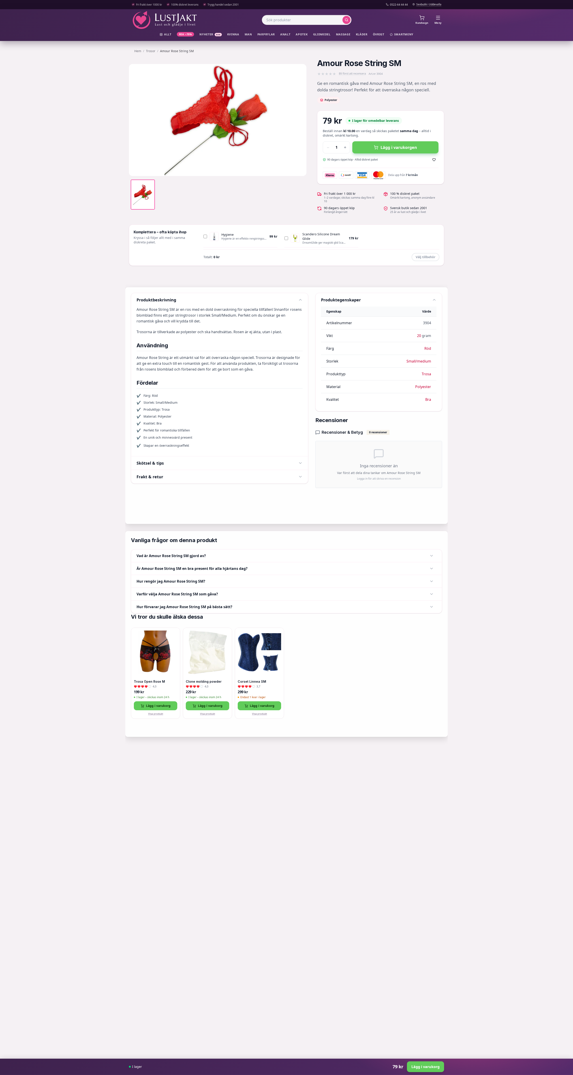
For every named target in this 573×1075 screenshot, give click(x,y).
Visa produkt (155, 713)
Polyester (423, 386)
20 (419, 335)
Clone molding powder (204, 681)
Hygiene (227, 234)
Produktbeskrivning (156, 300)
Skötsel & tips (150, 463)
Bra (428, 399)
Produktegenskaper (341, 300)
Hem (137, 51)
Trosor (150, 51)
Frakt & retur (150, 476)
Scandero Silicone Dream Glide (321, 236)
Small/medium (418, 361)
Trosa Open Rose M (149, 681)
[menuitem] (165, 35)
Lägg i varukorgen (399, 147)
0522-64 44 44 (399, 4)
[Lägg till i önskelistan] (434, 159)
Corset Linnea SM (252, 681)
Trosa (426, 373)
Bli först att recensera (352, 73)
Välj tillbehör (425, 257)
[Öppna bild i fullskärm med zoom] (300, 169)
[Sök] (346, 20)
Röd (427, 348)
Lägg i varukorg (158, 706)
